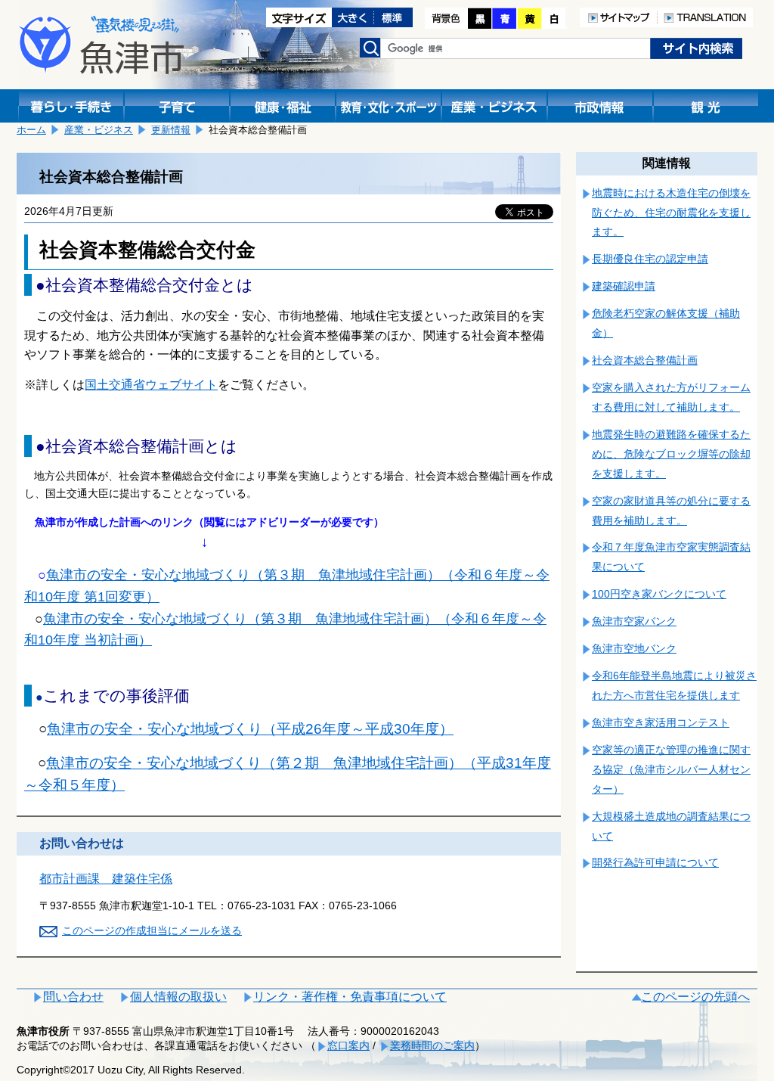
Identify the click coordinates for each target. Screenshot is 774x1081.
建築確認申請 (623, 286)
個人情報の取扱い (178, 996)
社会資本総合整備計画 (645, 360)
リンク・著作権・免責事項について (350, 996)
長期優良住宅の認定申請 (650, 259)
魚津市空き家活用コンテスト (660, 722)
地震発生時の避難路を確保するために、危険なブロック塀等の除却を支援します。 (671, 454)
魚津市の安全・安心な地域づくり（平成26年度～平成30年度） (250, 729)
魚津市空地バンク (634, 648)
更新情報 (170, 129)
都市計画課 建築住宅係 (105, 878)
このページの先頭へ (695, 996)
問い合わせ (73, 996)
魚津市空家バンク (634, 621)
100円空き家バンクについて (659, 594)
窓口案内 (348, 1045)
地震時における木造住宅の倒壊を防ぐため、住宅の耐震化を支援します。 (671, 212)
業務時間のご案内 (432, 1045)
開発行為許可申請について (655, 862)
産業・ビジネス (98, 129)
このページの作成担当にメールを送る (152, 930)
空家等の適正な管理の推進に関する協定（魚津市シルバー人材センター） (671, 769)
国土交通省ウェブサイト (151, 384)
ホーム (31, 129)
